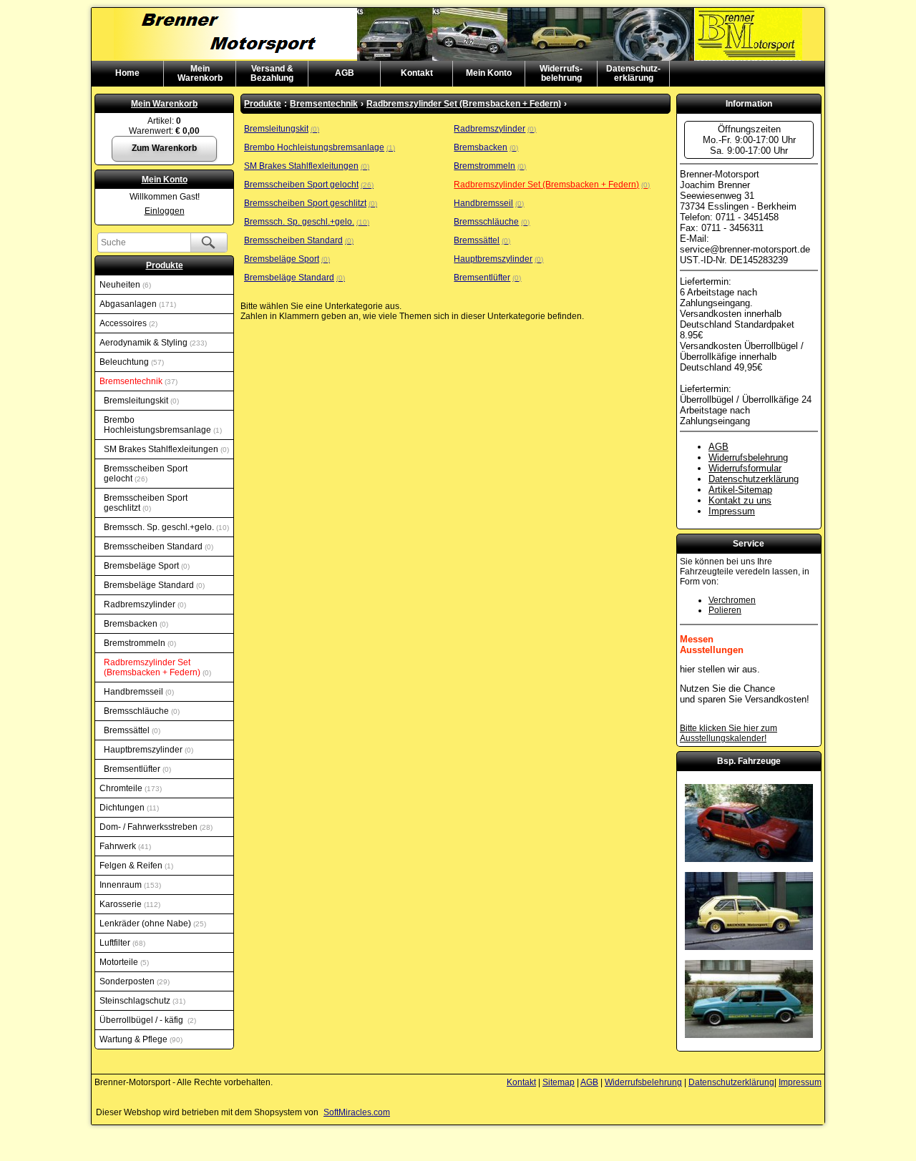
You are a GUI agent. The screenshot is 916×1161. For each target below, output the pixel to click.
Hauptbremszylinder (147, 750)
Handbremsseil (138, 692)
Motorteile (123, 962)
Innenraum (129, 885)
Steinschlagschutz (141, 1001)
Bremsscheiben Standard (157, 547)
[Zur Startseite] (458, 13)
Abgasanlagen (136, 304)
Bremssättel (131, 730)
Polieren (724, 610)
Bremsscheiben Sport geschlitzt (145, 503)
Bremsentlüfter (136, 769)
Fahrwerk (124, 846)
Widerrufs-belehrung (561, 73)
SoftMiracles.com (356, 1112)
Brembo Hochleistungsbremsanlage (162, 425)
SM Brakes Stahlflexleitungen (165, 449)
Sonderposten (133, 981)
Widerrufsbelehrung (748, 457)
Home (127, 73)
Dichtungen (128, 808)
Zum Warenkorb (164, 148)
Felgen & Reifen (135, 866)
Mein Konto (489, 73)
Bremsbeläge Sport (145, 566)
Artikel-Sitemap (740, 489)
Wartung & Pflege (139, 1039)
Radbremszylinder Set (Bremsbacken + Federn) (156, 667)
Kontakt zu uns (739, 500)
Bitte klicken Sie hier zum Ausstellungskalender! (728, 733)
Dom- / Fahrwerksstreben (154, 827)
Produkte (164, 265)
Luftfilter (121, 943)
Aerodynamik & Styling (152, 343)
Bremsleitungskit (140, 401)
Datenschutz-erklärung (633, 73)
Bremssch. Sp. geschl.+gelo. (165, 527)
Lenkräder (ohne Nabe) (151, 923)
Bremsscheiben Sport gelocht (145, 474)
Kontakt (417, 73)
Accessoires (127, 323)
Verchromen (732, 600)
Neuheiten (124, 285)
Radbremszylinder (144, 604)
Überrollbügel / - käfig (146, 1020)
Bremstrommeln (139, 643)
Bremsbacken (135, 624)
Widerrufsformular (744, 468)
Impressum (731, 511)
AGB (344, 73)
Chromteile (129, 788)
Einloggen (165, 211)
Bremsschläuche (140, 711)
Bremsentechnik (137, 381)
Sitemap (558, 1082)
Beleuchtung (130, 362)
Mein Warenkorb (164, 104)
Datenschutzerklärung (753, 479)
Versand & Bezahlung (271, 73)
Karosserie (128, 904)
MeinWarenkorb (200, 73)
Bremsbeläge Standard (153, 585)
